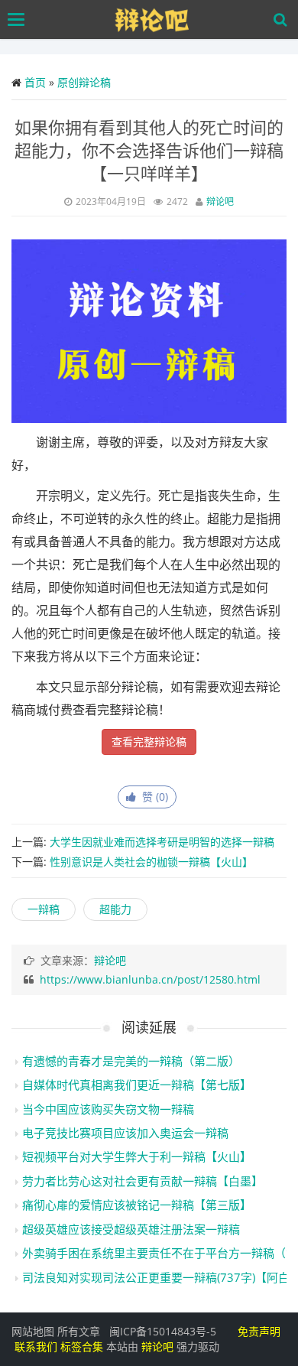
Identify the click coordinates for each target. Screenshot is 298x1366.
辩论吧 (220, 201)
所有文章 (78, 1331)
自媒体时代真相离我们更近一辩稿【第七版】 (136, 1084)
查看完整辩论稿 (149, 741)
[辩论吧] (153, 19)
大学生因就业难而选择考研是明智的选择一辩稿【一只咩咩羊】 (142, 847)
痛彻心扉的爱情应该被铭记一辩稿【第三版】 (136, 1204)
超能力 (115, 909)
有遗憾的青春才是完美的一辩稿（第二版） (131, 1060)
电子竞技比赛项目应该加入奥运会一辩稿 (125, 1132)
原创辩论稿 (84, 82)
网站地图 (32, 1331)
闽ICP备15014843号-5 (162, 1331)
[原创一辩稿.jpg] (149, 329)
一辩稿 (44, 909)
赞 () (152, 796)
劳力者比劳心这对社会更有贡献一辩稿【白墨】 (142, 1181)
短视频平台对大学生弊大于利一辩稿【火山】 (136, 1156)
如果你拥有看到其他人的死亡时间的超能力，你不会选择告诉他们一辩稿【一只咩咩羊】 (149, 149)
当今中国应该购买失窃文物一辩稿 (108, 1109)
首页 (35, 82)
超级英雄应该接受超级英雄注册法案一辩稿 (131, 1229)
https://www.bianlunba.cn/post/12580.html (150, 979)
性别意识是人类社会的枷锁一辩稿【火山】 (151, 861)
